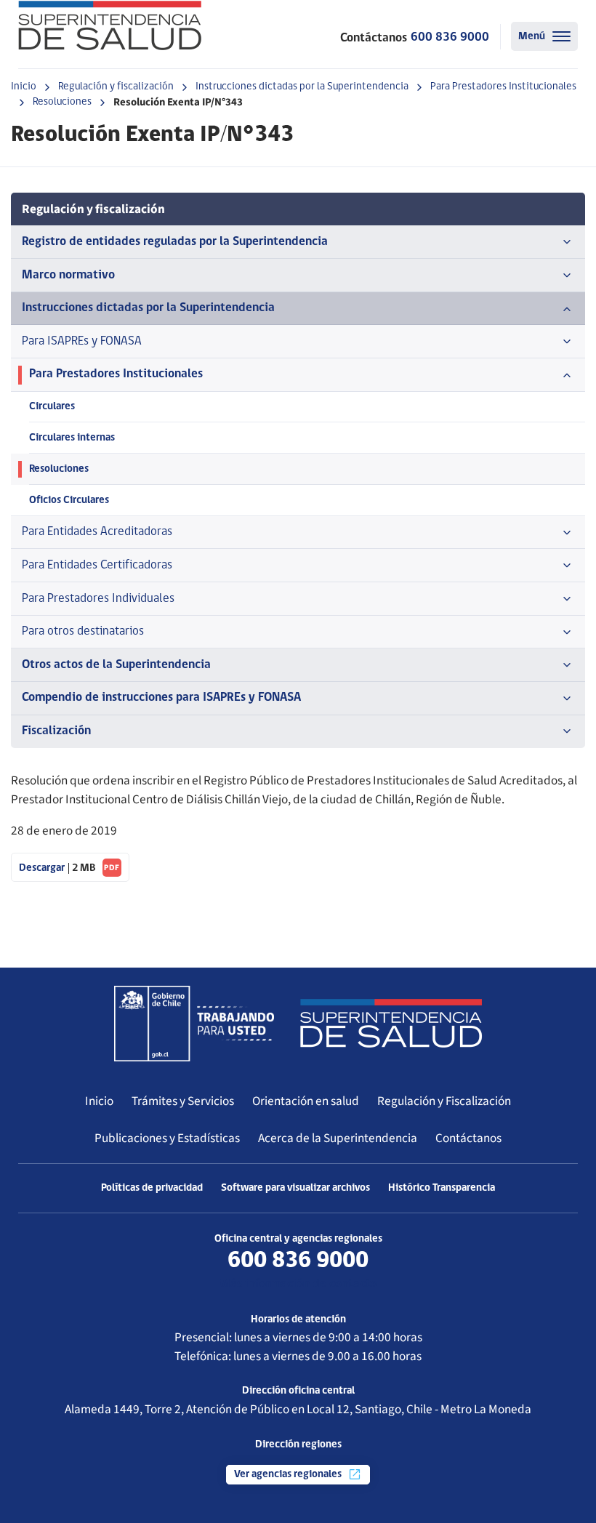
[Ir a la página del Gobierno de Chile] (194, 1023)
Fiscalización (56, 731)
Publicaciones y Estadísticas (167, 1138)
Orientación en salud (305, 1101)
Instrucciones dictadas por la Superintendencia (302, 86)
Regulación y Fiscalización (444, 1101)
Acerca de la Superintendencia (337, 1138)
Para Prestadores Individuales (98, 598)
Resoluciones (62, 102)
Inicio (23, 86)
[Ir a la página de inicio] (109, 25)
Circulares (52, 406)
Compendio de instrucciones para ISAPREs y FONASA (161, 697)
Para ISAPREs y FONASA (82, 341)
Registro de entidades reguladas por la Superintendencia (175, 242)
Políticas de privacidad (152, 1188)
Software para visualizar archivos (295, 1188)
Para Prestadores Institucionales (503, 86)
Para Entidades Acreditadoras (97, 532)
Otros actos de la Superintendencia (116, 665)
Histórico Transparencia (441, 1188)
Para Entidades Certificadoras (97, 565)
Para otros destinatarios (83, 631)
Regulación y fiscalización (116, 86)
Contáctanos (468, 1138)
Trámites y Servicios (183, 1101)
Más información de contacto (298, 1284)
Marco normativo (68, 275)
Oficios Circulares (69, 500)
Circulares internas (72, 438)
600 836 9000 (450, 37)
